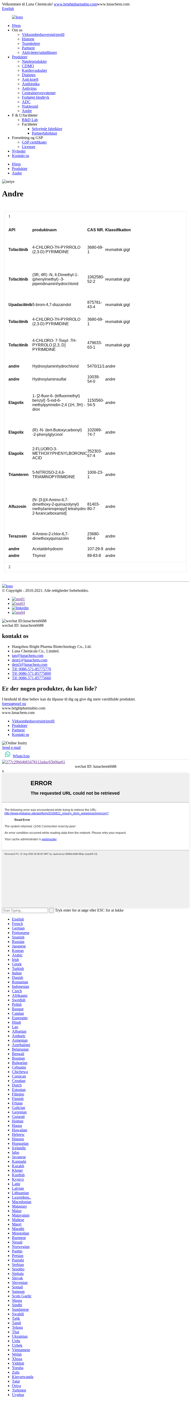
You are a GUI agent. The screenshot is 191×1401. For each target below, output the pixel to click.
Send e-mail (11, 747)
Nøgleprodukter (34, 61)
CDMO (28, 66)
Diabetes (29, 75)
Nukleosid (30, 106)
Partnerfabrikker (44, 133)
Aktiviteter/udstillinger (39, 52)
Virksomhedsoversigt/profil (43, 34)
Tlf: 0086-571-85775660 (31, 678)
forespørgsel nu (14, 703)
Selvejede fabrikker (47, 129)
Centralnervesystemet (38, 93)
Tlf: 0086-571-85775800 (31, 673)
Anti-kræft (30, 79)
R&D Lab (30, 120)
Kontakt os (20, 156)
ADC (26, 102)
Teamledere (31, 43)
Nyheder (19, 151)
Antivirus (29, 88)
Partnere (28, 48)
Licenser (28, 147)
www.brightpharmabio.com (75, 4)
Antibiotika (31, 84)
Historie (28, 39)
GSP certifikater (34, 142)
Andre (27, 111)
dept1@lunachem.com (29, 660)
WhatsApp (21, 756)
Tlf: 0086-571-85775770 (31, 669)
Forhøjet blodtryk (35, 97)
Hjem (16, 25)
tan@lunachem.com (27, 655)
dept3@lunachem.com (29, 664)
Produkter (19, 57)
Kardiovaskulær (34, 70)
